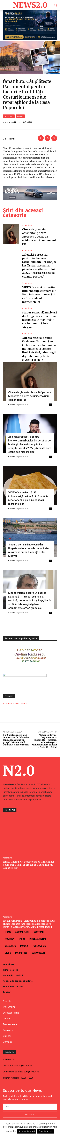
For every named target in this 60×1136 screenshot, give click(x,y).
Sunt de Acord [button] (45, 1131)
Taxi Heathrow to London (15, 703)
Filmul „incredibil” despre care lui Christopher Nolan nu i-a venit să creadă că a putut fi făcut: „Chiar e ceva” (28, 864)
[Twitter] (47, 138)
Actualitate (9, 116)
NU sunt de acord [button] (26, 1131)
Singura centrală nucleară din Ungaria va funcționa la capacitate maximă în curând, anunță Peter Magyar (39, 320)
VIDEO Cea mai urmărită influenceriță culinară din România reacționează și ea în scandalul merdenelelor (39, 295)
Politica (20, 116)
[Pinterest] (54, 138)
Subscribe (30, 1115)
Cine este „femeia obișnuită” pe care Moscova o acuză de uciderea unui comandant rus (39, 237)
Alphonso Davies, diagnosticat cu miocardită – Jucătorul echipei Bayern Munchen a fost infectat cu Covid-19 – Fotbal (44, 741)
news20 (12, 122)
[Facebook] (41, 138)
